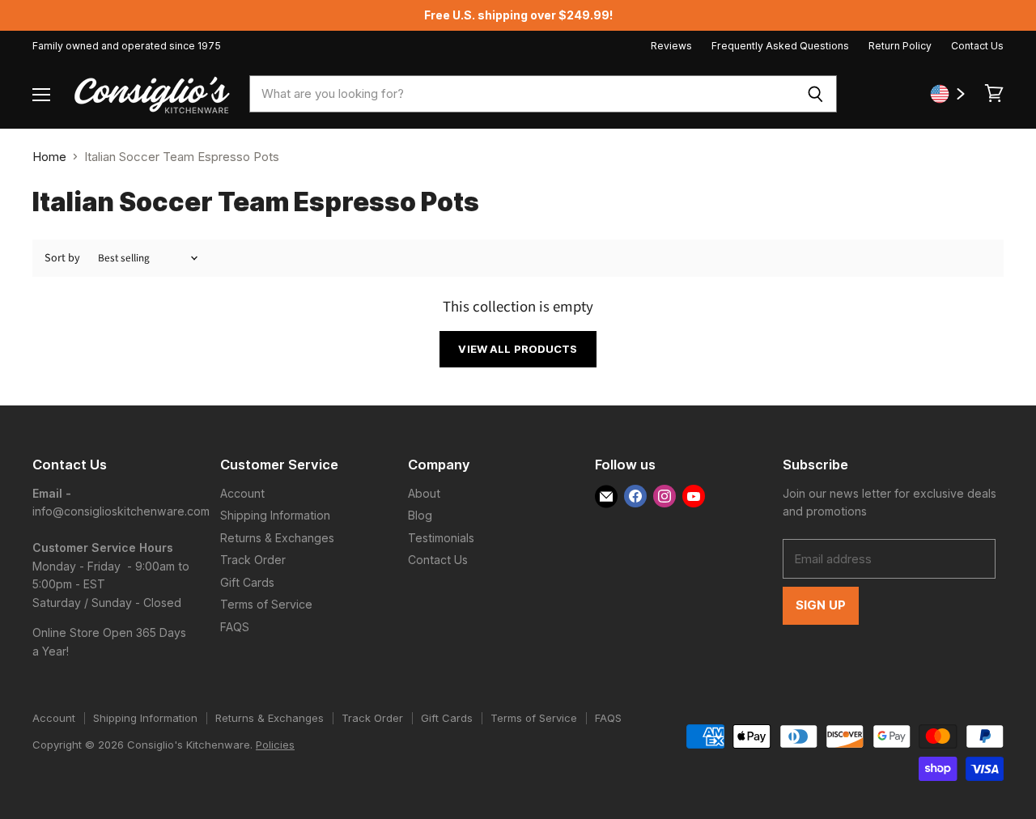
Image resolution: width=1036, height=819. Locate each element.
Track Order (253, 560)
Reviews (671, 46)
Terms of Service (266, 604)
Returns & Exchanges (277, 538)
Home (49, 156)
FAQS (234, 627)
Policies (275, 744)
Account (242, 493)
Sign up (821, 605)
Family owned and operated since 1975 (126, 46)
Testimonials (441, 538)
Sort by (62, 258)
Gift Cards (247, 582)
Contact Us (977, 46)
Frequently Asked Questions (780, 46)
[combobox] (521, 93)
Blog (420, 515)
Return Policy (900, 46)
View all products (517, 348)
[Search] (815, 93)
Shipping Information (275, 515)
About (424, 493)
